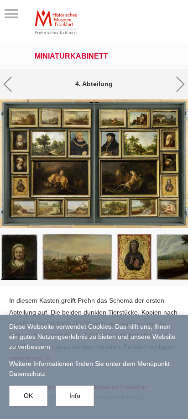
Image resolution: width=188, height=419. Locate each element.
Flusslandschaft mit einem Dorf (76, 117)
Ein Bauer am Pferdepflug (164, 118)
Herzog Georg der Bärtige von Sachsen (79, 143)
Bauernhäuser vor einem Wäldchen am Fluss (114, 207)
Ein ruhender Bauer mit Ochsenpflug (112, 118)
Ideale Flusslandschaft (77, 208)
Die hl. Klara (20, 186)
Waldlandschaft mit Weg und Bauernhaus (48, 143)
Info (74, 395)
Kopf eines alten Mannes (19, 163)
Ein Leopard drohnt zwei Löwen (129, 177)
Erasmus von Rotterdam (110, 143)
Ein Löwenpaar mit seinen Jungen (60, 177)
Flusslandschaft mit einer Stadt (23, 117)
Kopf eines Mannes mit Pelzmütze (169, 162)
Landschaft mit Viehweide (50, 118)
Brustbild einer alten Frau (19, 140)
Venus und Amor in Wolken (168, 207)
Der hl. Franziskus (169, 186)
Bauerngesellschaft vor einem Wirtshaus (138, 118)
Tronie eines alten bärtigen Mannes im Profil (169, 139)
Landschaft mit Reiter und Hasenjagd (143, 207)
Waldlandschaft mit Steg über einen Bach (140, 143)
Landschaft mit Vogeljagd (50, 207)
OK (28, 395)
